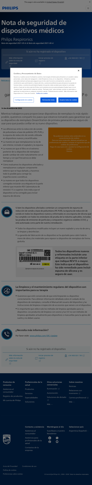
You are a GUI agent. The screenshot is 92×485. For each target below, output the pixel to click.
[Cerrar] (78, 70)
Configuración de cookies (23, 100)
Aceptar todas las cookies (68, 100)
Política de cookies (42, 93)
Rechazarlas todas (48, 100)
